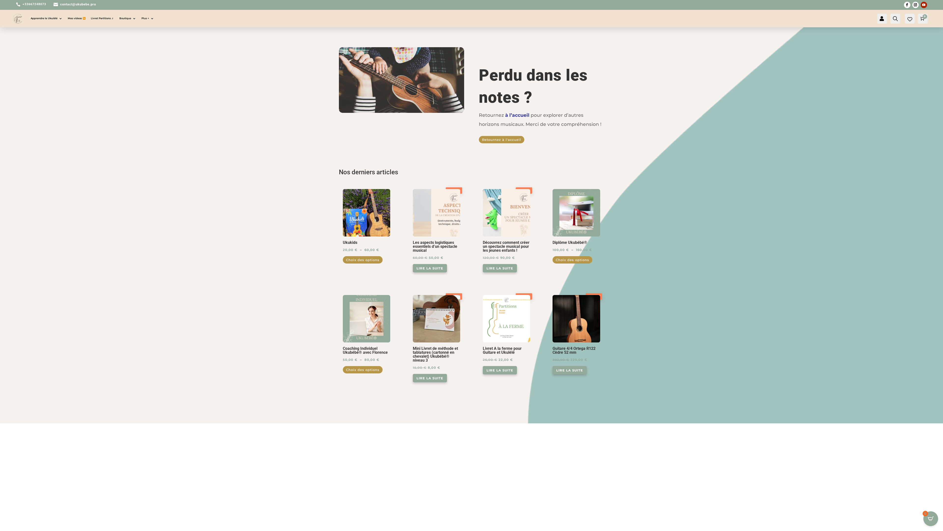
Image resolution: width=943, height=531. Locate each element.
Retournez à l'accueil (501, 140)
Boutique (125, 18)
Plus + (145, 18)
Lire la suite (429, 268)
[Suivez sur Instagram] (915, 5)
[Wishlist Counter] (909, 19)
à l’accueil (517, 115)
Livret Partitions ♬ (102, 18)
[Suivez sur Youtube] (924, 5)
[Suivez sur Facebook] (907, 5)
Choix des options (362, 260)
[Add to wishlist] (388, 190)
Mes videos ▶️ (76, 18)
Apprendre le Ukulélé (44, 18)
